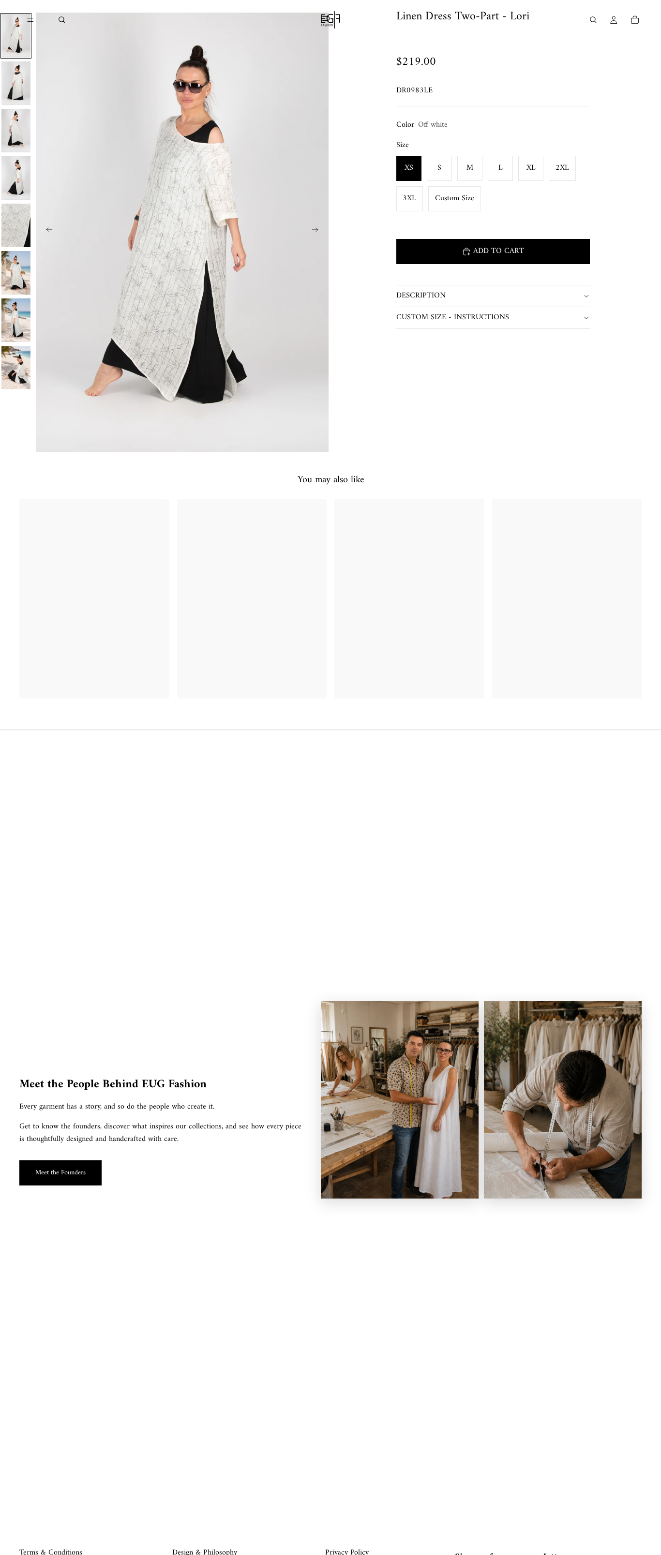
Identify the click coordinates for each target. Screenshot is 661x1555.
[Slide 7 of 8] (15, 320)
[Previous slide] (46, 232)
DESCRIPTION (421, 295)
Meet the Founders (60, 1173)
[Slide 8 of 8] (15, 367)
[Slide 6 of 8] (15, 273)
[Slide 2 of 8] (15, 83)
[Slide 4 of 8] (15, 178)
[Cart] (635, 19)
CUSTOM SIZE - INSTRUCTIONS (452, 317)
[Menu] (30, 20)
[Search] (62, 19)
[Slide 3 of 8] (15, 130)
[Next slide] (318, 232)
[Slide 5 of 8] (15, 225)
